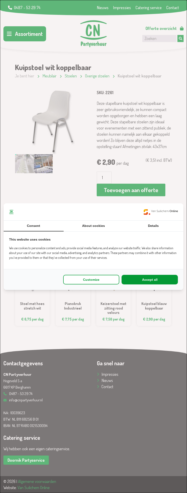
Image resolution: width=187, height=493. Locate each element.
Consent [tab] (33, 226)
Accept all (150, 279)
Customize (91, 279)
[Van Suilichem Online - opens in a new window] (161, 212)
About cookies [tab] (93, 226)
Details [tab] (153, 226)
